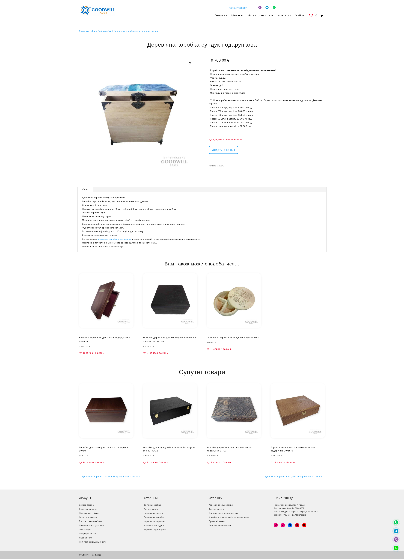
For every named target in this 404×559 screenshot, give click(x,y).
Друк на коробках (152, 505)
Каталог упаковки (88, 517)
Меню (235, 15)
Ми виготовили (258, 15)
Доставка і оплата (88, 509)
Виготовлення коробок (220, 525)
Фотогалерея (85, 529)
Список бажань (86, 505)
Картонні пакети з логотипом (223, 513)
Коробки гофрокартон (155, 529)
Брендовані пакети (153, 513)
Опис (85, 189)
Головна (221, 15)
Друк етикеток (151, 509)
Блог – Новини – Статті (91, 521)
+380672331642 (237, 8)
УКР (298, 15)
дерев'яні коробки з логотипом (115, 239)
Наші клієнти (85, 538)
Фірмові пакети (216, 509)
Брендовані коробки (154, 517)
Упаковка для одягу (154, 525)
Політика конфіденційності (92, 542)
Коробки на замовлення (221, 505)
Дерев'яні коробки (101, 31)
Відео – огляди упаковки (91, 525)
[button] (190, 63)
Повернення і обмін (88, 513)
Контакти (284, 15)
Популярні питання (88, 533)
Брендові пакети (217, 521)
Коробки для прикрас (154, 521)
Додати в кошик (223, 149)
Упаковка (84, 31)
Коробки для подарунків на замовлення (229, 517)
